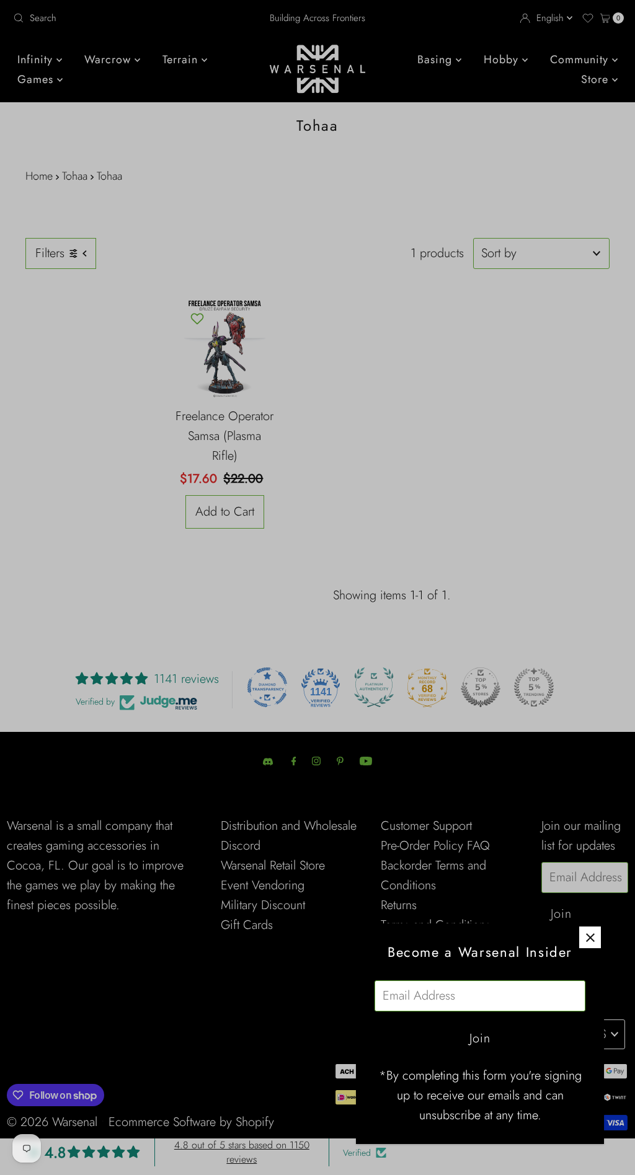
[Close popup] (590, 937)
